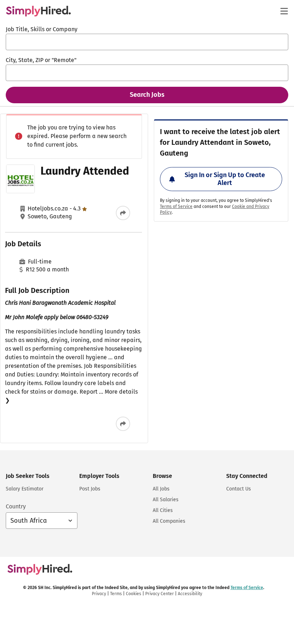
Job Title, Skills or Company (41, 29)
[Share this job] (123, 213)
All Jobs (161, 489)
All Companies (169, 521)
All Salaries (166, 500)
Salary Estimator (24, 489)
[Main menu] (284, 11)
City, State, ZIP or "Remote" (41, 60)
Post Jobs (89, 489)
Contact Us (238, 489)
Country (16, 506)
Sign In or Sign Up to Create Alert (225, 179)
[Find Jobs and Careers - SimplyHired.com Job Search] (38, 11)
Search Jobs (147, 95)
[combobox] (147, 42)
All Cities (163, 510)
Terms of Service (176, 206)
